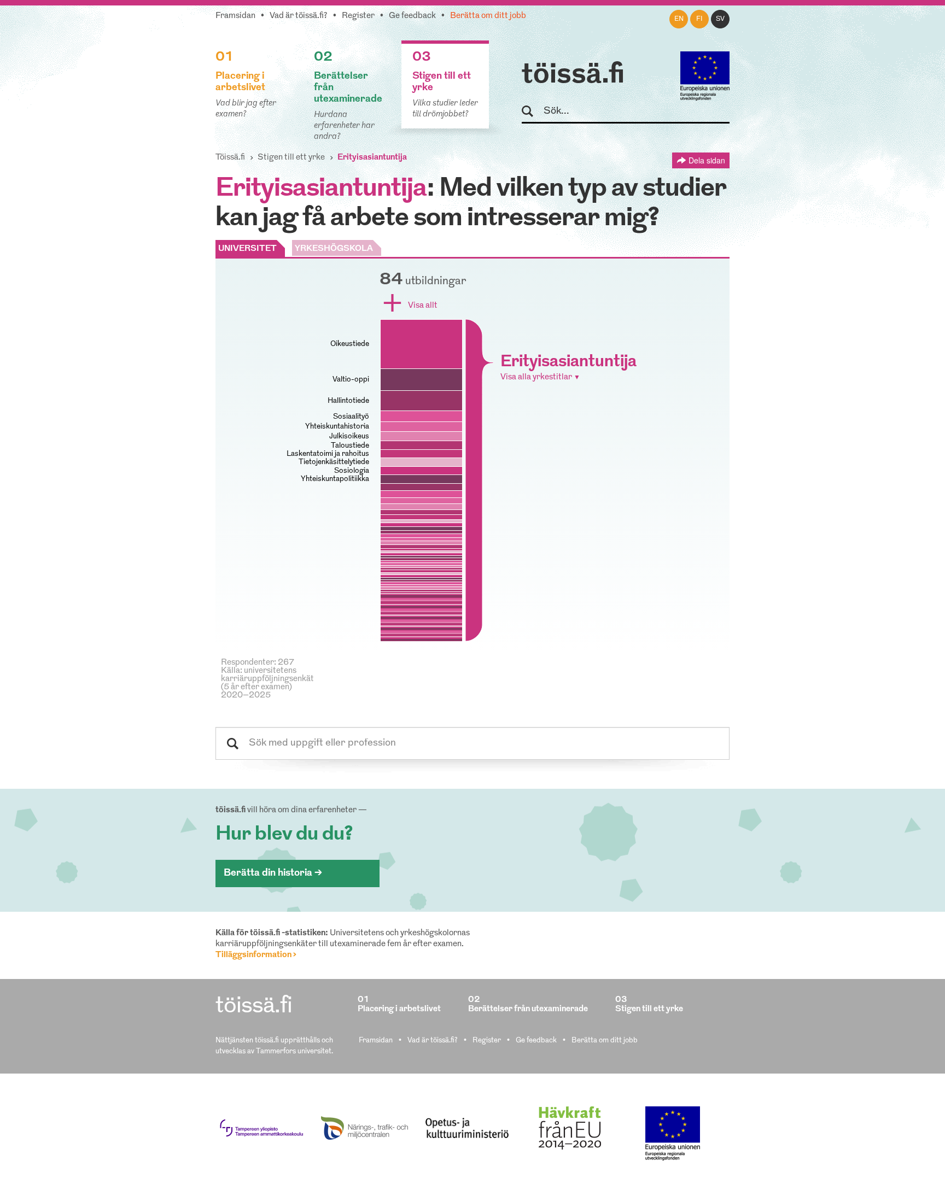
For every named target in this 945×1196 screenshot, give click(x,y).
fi (699, 19)
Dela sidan (707, 160)
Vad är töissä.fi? (299, 16)
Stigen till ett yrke (291, 158)
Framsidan (235, 16)
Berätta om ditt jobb (488, 16)
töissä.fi (573, 75)
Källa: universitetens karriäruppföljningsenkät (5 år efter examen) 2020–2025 (267, 683)
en (679, 19)
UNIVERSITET (247, 249)
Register (358, 16)
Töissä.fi (230, 158)
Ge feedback (412, 16)
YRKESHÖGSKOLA (334, 249)
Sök (532, 112)
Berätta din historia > (273, 873)
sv (720, 19)
